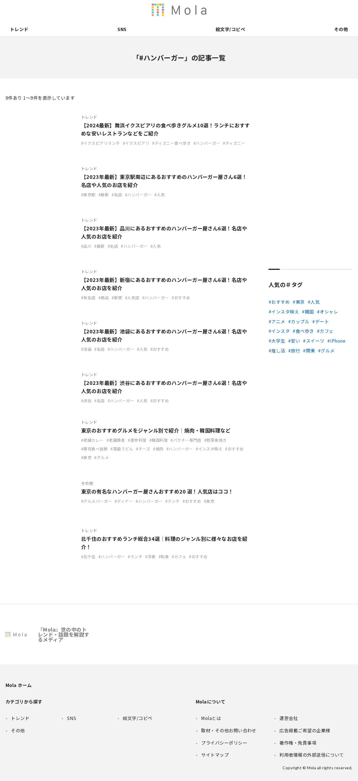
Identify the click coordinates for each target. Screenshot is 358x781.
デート (322, 321)
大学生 (278, 340)
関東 (310, 350)
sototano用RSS (230, 9)
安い (295, 340)
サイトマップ (347, 9)
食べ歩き (305, 331)
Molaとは (277, 9)
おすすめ (280, 301)
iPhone (337, 340)
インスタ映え (285, 311)
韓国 (309, 311)
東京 (300, 301)
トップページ (265, 9)
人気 (315, 301)
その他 (341, 29)
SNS (121, 29)
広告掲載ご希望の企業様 (312, 9)
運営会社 (289, 9)
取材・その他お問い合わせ (324, 9)
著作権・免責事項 (300, 9)
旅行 (295, 350)
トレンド (19, 29)
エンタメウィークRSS (242, 9)
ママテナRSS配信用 (253, 9)
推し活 (278, 350)
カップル (300, 321)
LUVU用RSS (218, 9)
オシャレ (329, 311)
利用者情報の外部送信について (183, 9)
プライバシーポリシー (336, 9)
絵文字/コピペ (230, 29)
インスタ (280, 331)
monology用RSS (195, 9)
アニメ (278, 321)
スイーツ (315, 340)
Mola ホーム (19, 685)
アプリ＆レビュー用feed (206, 9)
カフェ (326, 331)
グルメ (328, 350)
